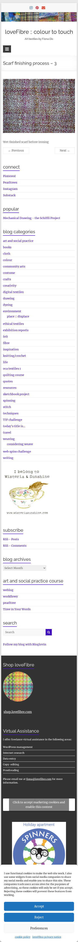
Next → (65, 150)
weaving (9, 439)
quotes (8, 381)
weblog (8, 590)
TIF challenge (12, 420)
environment (12, 311)
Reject (39, 917)
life (5, 362)
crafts (7, 279)
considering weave (20, 444)
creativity (9, 285)
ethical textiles (13, 324)
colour (7, 260)
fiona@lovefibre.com (38, 779)
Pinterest (9, 176)
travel (7, 432)
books (7, 247)
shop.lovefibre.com (18, 712)
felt (5, 336)
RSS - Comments (14, 545)
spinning (9, 400)
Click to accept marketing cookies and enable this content (39, 804)
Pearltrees (10, 182)
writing (8, 458)
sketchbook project (16, 394)
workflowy (10, 596)
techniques (10, 413)
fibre (6, 343)
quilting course (13, 375)
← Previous (16, 150)
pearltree (9, 603)
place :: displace (18, 316)
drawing (9, 298)
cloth (6, 253)
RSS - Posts (11, 539)
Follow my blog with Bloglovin (24, 644)
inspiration (11, 349)
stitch (7, 407)
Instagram (10, 189)
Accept (39, 906)
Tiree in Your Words (17, 609)
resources (9, 388)
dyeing (8, 305)
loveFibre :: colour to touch (39, 32)
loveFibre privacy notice (46, 936)
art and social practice (18, 241)
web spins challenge (17, 451)
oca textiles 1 (12, 368)
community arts (14, 266)
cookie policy (22, 936)
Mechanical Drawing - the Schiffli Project (31, 218)
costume (9, 273)
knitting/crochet (14, 356)
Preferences (39, 928)
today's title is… (14, 426)
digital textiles (13, 292)
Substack (9, 195)
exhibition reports (15, 330)
